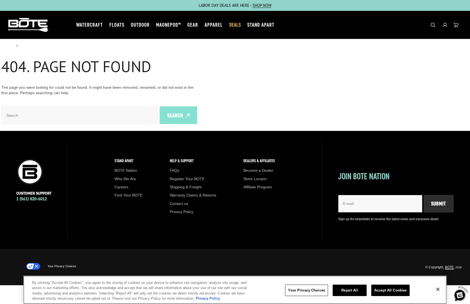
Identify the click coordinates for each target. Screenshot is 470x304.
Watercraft (89, 25)
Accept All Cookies (390, 290)
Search (175, 115)
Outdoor (140, 25)
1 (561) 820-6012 (31, 198)
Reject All (349, 290)
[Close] (438, 289)
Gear (192, 25)
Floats (116, 25)
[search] (432, 24)
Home (7, 46)
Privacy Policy (208, 298)
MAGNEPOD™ (168, 25)
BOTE (449, 267)
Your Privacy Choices (62, 266)
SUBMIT (438, 203)
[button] (445, 24)
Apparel (214, 25)
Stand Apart (260, 25)
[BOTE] (28, 25)
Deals (235, 25)
